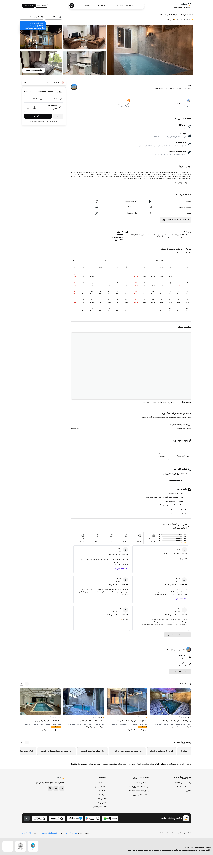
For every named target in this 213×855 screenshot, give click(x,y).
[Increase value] (34, 107)
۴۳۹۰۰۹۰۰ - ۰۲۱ (71, 833)
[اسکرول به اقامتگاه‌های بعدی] (21, 684)
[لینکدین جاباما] (61, 788)
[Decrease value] (27, 107)
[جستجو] (71, 5)
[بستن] (22, 23)
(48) (182, 20)
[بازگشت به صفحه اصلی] (27, 818)
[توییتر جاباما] (55, 788)
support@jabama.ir (49, 833)
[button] (150, 50)
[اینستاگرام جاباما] (50, 788)
